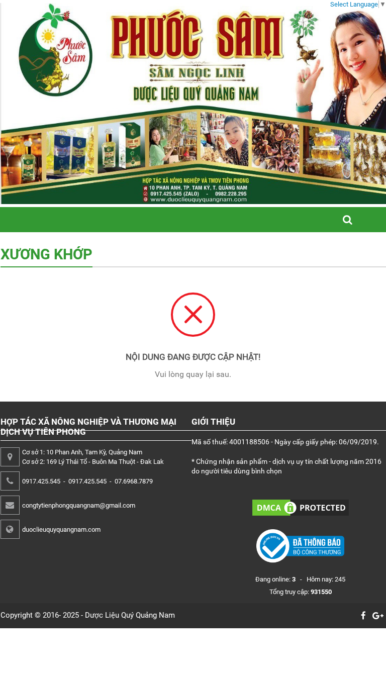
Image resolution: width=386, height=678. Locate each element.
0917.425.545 (41, 481)
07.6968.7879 (134, 481)
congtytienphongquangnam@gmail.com (78, 505)
